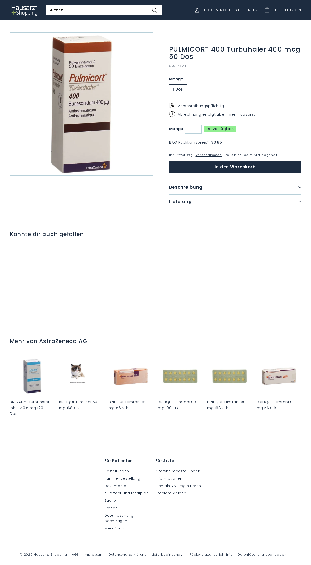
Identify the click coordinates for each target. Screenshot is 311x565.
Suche (110, 500)
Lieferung (180, 202)
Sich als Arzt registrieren (178, 485)
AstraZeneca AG (63, 341)
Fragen (111, 508)
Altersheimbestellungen (178, 471)
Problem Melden (171, 493)
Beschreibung (186, 187)
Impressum (94, 554)
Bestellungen (116, 471)
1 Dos (178, 88)
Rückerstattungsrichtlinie (211, 554)
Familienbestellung (122, 478)
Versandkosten (209, 155)
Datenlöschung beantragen (119, 518)
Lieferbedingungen (168, 554)
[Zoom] (81, 104)
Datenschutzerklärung (127, 554)
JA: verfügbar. (219, 128)
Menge (176, 79)
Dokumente (115, 485)
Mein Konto (115, 528)
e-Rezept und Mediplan (126, 493)
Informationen (169, 478)
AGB (75, 554)
